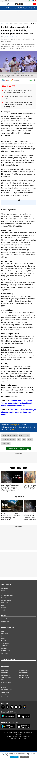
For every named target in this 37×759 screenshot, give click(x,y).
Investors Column (6, 600)
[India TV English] (19, 4)
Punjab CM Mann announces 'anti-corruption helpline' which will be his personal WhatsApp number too (16, 403)
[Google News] (5, 80)
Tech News (4, 645)
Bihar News (4, 670)
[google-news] (24, 707)
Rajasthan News (23, 672)
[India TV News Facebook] (32, 0)
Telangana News (23, 675)
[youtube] (16, 707)
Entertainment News (7, 641)
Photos (3, 636)
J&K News (4, 694)
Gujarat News (5, 692)
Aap (19, 439)
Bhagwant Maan (24, 435)
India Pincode (5, 621)
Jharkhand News (6, 677)
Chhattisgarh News (6, 689)
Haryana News (5, 675)
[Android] (29, 0)
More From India (18, 467)
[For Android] (8, 726)
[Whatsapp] (31, 80)
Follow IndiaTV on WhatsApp (17, 448)
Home (3, 8)
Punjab (30, 439)
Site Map (8, 736)
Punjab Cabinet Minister (9, 435)
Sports (25, 8)
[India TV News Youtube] (35, 0)
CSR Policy (14, 739)
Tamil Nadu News (6, 685)
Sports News (5, 643)
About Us (3, 590)
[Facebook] (3, 707)
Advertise (4, 593)
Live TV (3, 605)
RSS (25, 739)
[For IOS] (23, 726)
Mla (24, 439)
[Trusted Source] (15, 80)
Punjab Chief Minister (8, 439)
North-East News (6, 682)
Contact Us (4, 588)
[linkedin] (20, 707)
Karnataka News (6, 697)
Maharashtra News (23, 670)
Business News (5, 650)
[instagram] (11, 707)
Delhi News (4, 672)
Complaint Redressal (7, 595)
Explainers (4, 648)
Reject (24, 757)
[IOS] (28, 0)
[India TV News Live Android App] (8, 716)
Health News (4, 653)
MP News (4, 680)
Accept (14, 757)
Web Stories (4, 610)
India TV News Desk (13, 37)
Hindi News (4, 602)
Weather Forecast (6, 619)
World (20, 8)
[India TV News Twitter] (34, 0)
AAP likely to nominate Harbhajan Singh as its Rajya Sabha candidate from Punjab (18, 412)
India (14, 8)
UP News (3, 687)
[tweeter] (7, 707)
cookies (31, 755)
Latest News (6, 443)
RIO (20, 739)
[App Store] (23, 716)
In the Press (4, 598)
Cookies (4, 753)
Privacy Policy (27, 736)
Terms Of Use (17, 736)
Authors (3, 607)
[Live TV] (34, 4)
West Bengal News (23, 677)
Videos (8, 8)
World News (4, 633)
